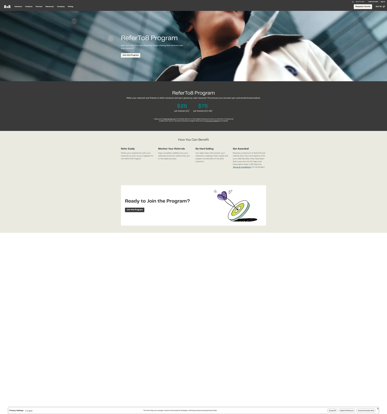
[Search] (353, 2)
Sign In (383, 1)
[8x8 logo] (7, 6)
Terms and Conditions (212, 121)
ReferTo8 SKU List (169, 119)
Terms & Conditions (242, 167)
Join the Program (131, 55)
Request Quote (362, 6)
